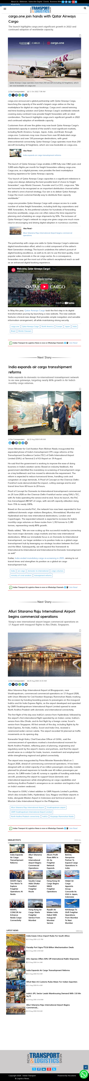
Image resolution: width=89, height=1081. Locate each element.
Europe (59, 327)
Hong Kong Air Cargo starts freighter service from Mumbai (35, 915)
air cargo (21, 571)
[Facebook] (16, 95)
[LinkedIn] (9, 95)
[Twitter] (13, 95)
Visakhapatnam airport (56, 807)
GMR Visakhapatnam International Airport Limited (31, 812)
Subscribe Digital (35, 2)
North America (48, 327)
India (75, 327)
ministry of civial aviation (21, 575)
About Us (14, 2)
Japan (67, 327)
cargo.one (15, 327)
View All (77, 840)
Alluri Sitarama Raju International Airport (27, 807)
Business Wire (56, 2)
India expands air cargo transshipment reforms (42, 155)
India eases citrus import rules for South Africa (48, 936)
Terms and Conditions (50, 1065)
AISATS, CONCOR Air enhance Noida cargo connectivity (16, 915)
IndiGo (45, 816)
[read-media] (15, 155)
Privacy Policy (35, 1065)
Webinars (23, 2)
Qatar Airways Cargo (34, 310)
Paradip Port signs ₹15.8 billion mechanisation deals (50, 947)
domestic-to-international (38, 571)
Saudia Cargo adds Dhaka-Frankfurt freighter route (35, 886)
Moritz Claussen (24, 331)
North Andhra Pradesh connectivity (25, 816)
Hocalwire (72, 1076)
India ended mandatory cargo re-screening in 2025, (40, 558)
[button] (44, 35)
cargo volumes (57, 571)
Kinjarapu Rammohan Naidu (62, 816)
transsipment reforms (43, 575)
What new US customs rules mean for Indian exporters (51, 982)
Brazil (13, 331)
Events (46, 2)
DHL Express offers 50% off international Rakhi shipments (52, 959)
